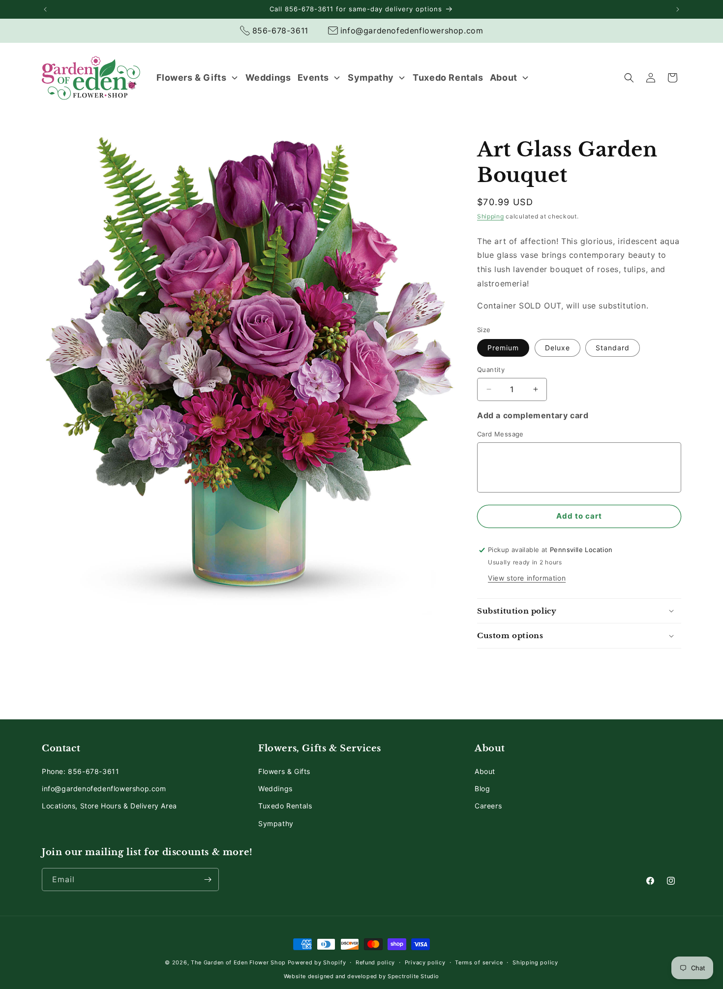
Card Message (500, 434)
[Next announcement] (678, 9)
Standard (613, 347)
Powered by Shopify (317, 962)
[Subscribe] (207, 879)
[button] (629, 78)
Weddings (275, 788)
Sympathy (276, 823)
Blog (482, 788)
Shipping (490, 216)
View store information (527, 578)
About (485, 771)
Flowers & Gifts (284, 771)
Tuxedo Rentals (285, 806)
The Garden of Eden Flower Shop (238, 962)
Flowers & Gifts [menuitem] (191, 77)
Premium (503, 347)
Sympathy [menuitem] (371, 77)
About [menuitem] (503, 77)
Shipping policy (535, 962)
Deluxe (557, 347)
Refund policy (375, 962)
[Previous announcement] (45, 9)
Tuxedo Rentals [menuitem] (448, 77)
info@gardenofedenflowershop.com (104, 788)
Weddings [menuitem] (268, 77)
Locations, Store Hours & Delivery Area (109, 806)
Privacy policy (425, 962)
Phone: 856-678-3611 (80, 771)
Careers (488, 806)
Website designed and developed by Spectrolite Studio (361, 976)
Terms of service (479, 962)
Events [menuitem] (314, 77)
